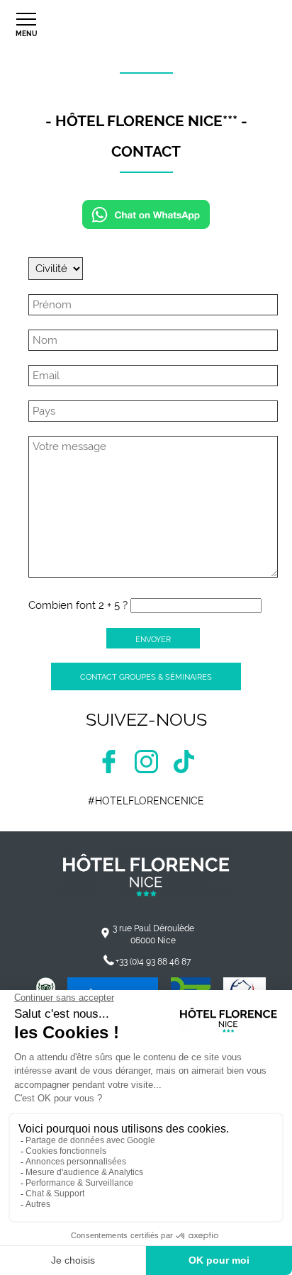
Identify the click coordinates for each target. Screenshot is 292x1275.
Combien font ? (78, 605)
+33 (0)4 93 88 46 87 (153, 962)
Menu (27, 34)
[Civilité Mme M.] (55, 268)
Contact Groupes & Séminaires (146, 677)
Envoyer (153, 639)
